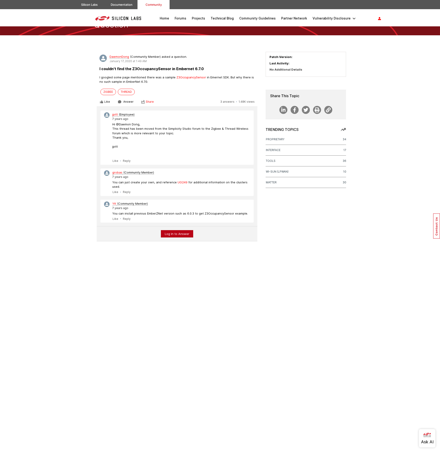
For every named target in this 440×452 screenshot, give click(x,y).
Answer (128, 101)
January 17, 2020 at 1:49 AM (128, 61)
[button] (436, 226)
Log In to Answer (177, 234)
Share (150, 101)
